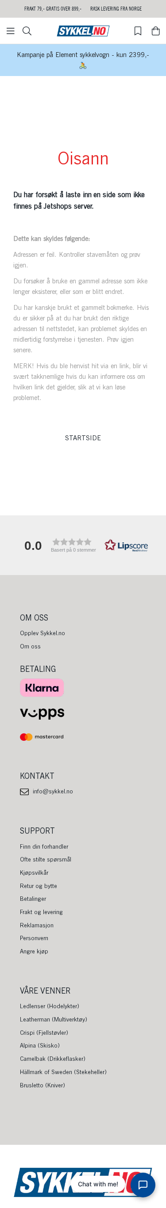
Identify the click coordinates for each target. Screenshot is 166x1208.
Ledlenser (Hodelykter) (49, 1006)
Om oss (30, 646)
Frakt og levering (41, 911)
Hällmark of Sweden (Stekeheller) (63, 1071)
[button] (83, 545)
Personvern (34, 937)
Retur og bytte (38, 885)
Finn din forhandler (44, 846)
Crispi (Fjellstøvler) (44, 1032)
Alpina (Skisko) (40, 1045)
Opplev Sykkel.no (42, 632)
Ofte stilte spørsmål (45, 859)
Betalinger (33, 898)
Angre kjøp (34, 951)
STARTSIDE (83, 438)
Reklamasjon (37, 925)
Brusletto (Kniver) (42, 1085)
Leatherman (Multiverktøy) (53, 1019)
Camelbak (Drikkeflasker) (52, 1058)
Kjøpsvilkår (34, 872)
